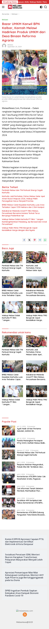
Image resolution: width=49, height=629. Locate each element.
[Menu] (3, 7)
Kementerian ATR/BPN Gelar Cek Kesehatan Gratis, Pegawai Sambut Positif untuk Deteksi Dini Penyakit (31, 477)
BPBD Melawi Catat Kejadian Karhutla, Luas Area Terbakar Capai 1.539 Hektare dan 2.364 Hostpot (23, 206)
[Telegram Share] (40, 240)
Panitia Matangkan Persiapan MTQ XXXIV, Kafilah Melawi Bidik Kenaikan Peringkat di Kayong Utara (31, 441)
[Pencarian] (45, 7)
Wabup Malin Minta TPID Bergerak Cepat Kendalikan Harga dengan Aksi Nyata (19, 229)
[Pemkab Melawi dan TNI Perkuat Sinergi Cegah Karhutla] (12, 257)
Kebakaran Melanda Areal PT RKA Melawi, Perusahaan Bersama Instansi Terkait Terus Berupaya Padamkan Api (21, 213)
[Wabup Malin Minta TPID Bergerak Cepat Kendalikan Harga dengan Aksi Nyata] (36, 307)
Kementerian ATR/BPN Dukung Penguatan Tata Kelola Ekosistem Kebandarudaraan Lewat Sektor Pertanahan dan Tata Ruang (31, 513)
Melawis (10, 45)
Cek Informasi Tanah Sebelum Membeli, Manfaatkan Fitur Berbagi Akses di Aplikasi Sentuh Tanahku (31, 489)
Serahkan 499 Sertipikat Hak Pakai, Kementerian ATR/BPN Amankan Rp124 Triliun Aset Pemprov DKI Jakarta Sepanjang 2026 (31, 501)
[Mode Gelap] (41, 7)
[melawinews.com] (14, 7)
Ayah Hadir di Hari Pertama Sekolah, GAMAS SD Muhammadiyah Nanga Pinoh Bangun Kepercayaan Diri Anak (30, 429)
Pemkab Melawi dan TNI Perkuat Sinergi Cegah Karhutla (22, 191)
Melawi (5, 19)
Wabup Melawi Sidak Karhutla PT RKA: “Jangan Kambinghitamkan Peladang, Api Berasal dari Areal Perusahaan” (24, 221)
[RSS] (25, 614)
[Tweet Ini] (29, 240)
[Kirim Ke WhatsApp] (45, 240)
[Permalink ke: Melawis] (4, 45)
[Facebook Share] (24, 240)
